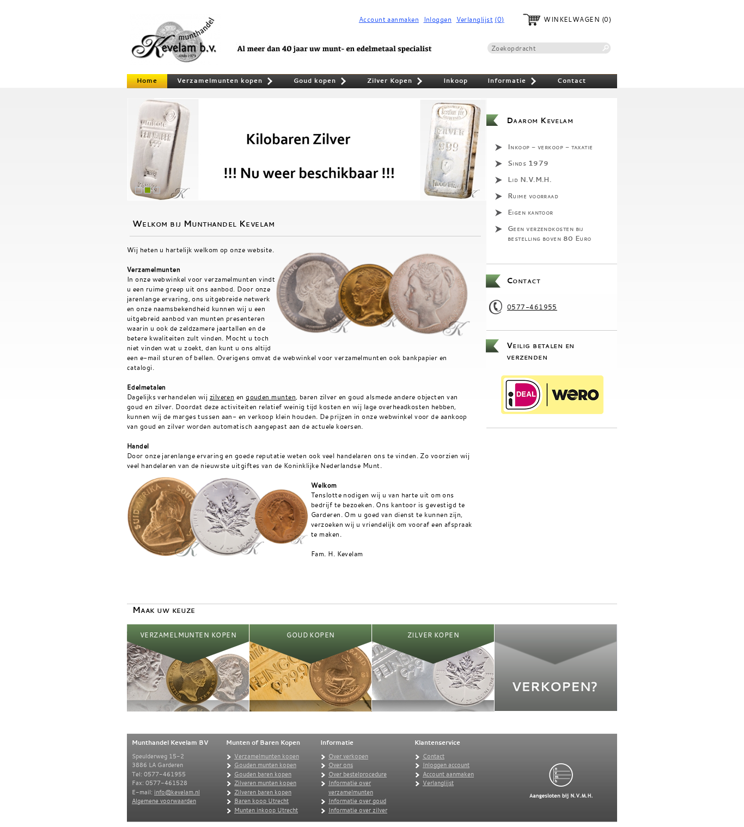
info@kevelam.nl (177, 792)
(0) (499, 19)
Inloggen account (446, 765)
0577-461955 (532, 306)
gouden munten (271, 396)
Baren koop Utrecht (261, 801)
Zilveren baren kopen (262, 792)
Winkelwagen (572, 19)
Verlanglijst (474, 19)
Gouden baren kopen (262, 774)
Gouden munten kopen (265, 765)
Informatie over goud (357, 801)
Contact (571, 80)
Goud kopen (320, 82)
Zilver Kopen (395, 82)
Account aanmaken (389, 19)
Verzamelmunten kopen (225, 82)
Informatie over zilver (357, 810)
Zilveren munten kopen (265, 783)
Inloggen (438, 19)
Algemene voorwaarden (164, 801)
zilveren (222, 396)
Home (147, 80)
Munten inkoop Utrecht (266, 810)
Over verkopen (348, 756)
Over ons (340, 765)
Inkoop (455, 80)
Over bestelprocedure (357, 774)
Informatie (512, 82)
